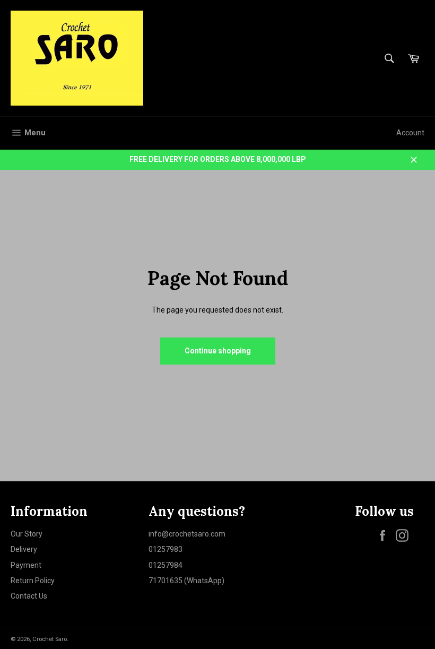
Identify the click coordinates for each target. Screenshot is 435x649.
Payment (26, 565)
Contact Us (29, 596)
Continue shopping (218, 351)
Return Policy (33, 580)
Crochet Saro (49, 639)
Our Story (26, 534)
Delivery (24, 549)
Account (410, 132)
